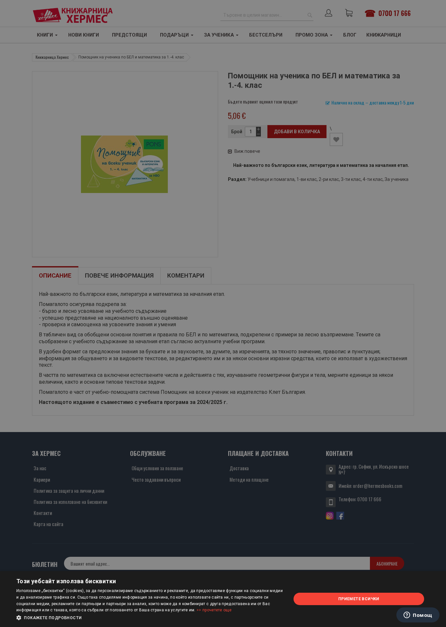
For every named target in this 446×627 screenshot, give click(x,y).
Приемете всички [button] (358, 599)
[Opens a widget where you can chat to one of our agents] (417, 615)
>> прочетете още (214, 610)
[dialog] (223, 599)
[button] (149, 618)
